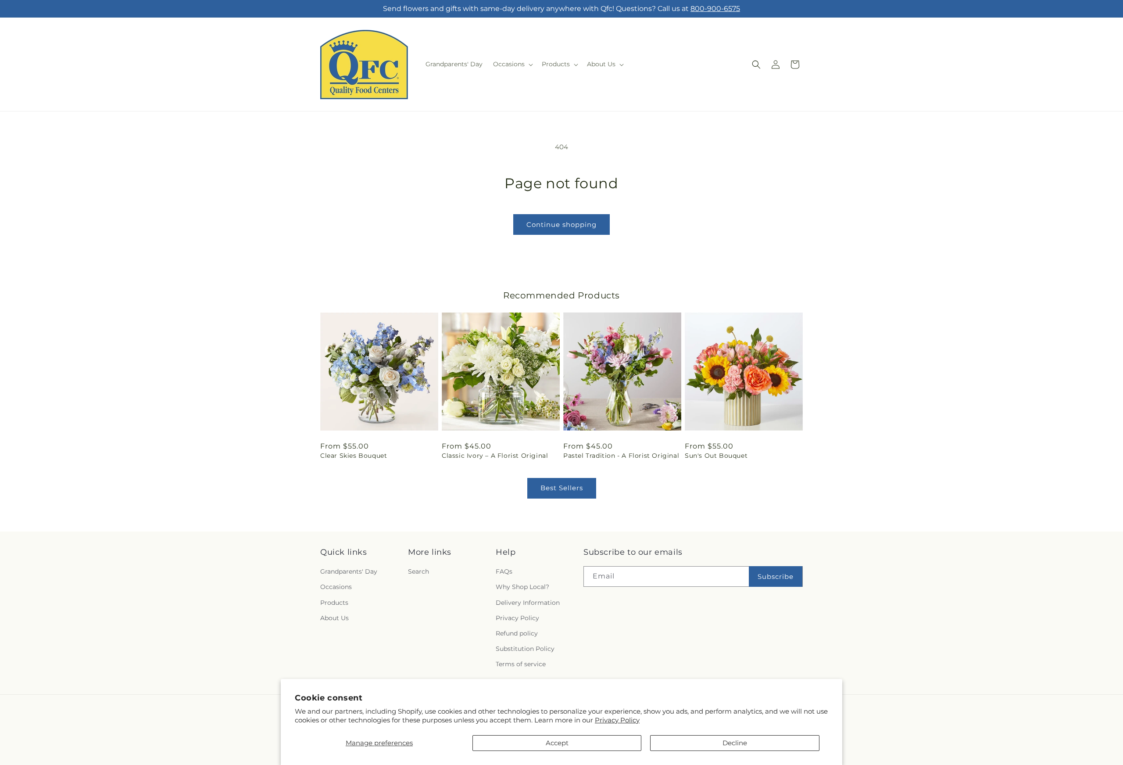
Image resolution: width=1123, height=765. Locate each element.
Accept (557, 743)
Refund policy (517, 633)
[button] (512, 64)
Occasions (336, 587)
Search (418, 571)
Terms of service (521, 664)
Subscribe (776, 576)
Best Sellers (561, 488)
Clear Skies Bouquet (353, 456)
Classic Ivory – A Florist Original (495, 456)
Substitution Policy (525, 649)
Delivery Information (528, 603)
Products (334, 603)
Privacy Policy (617, 720)
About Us (334, 618)
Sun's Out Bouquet (716, 456)
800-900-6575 (715, 8)
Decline (734, 743)
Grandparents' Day (348, 571)
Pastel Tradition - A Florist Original (621, 456)
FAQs (504, 571)
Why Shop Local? (522, 587)
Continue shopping (561, 224)
